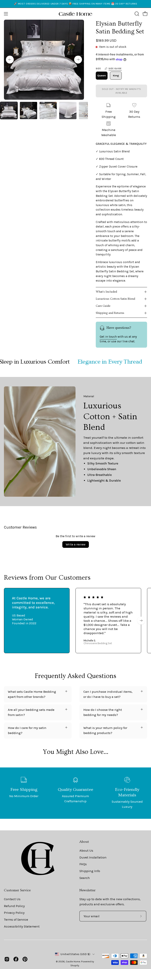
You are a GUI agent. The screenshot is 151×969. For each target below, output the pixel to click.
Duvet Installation (93, 857)
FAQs (83, 864)
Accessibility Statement (22, 926)
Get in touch (108, 336)
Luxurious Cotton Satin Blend (115, 298)
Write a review (76, 544)
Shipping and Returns (110, 313)
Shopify (74, 965)
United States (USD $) (75, 954)
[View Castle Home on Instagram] (7, 959)
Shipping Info (89, 871)
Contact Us (12, 899)
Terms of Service (16, 919)
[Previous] (10, 60)
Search (84, 878)
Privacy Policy (14, 913)
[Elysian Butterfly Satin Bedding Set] (9, 110)
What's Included (106, 291)
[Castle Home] (75, 14)
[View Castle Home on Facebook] (16, 959)
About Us (86, 850)
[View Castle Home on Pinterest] (25, 959)
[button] (136, 14)
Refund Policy (14, 906)
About (84, 842)
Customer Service (17, 890)
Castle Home (73, 961)
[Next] (78, 60)
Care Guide (103, 306)
